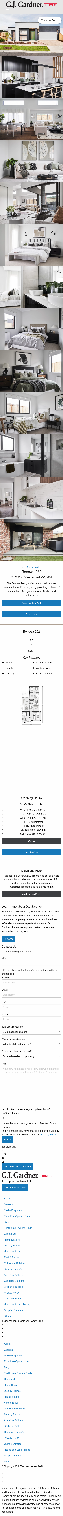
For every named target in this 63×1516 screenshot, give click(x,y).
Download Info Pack (31, 603)
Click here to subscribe (15, 1187)
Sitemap (8, 1316)
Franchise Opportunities (17, 1216)
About (7, 1198)
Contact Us (10, 1233)
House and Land (13, 1251)
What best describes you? (14, 1038)
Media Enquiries (13, 1210)
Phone (5, 1014)
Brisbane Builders (13, 1286)
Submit (7, 1139)
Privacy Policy (48, 1134)
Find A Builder (12, 1257)
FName (5, 977)
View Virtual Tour (48, 20)
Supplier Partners (13, 1310)
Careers (8, 1204)
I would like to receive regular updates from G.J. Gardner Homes (30, 1125)
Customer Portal (13, 1298)
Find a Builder (11, 1402)
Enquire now (31, 614)
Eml (4, 1001)
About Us (8, 938)
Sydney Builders (13, 1269)
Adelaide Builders (13, 1275)
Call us (31, 841)
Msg (4, 1063)
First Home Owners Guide (18, 1228)
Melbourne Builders (14, 1263)
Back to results (34, 567)
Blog (6, 1222)
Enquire (27, 1166)
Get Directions (31, 851)
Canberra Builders (14, 1280)
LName (5, 989)
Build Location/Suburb (13, 1026)
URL (4, 957)
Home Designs (12, 1239)
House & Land (12, 1396)
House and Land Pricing (17, 1304)
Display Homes (12, 1245)
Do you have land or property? (17, 1051)
